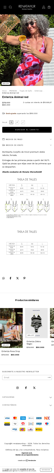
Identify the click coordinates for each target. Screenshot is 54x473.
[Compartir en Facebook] (10, 278)
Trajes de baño (26, 91)
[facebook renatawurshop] (26, 388)
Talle (4, 122)
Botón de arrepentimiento (27, 455)
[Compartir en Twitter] (17, 278)
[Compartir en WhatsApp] (3, 278)
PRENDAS (13, 91)
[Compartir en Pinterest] (24, 278)
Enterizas (38, 91)
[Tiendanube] (27, 461)
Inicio (4, 91)
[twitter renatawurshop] (34, 388)
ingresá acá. (27, 453)
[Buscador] (10, 8)
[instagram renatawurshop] (18, 388)
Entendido (46, 469)
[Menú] (4, 8)
